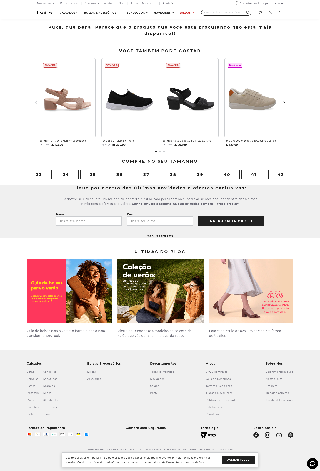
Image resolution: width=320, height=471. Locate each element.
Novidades (162, 12)
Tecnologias (135, 12)
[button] (160, 234)
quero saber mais (228, 221)
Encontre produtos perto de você (261, 3)
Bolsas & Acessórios (100, 12)
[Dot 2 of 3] (160, 151)
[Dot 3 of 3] (164, 151)
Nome (60, 214)
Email (131, 214)
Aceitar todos (238, 459)
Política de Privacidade (167, 461)
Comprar (68, 130)
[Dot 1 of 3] (156, 151)
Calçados (67, 12)
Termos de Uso (194, 461)
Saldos (185, 12)
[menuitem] (69, 12)
